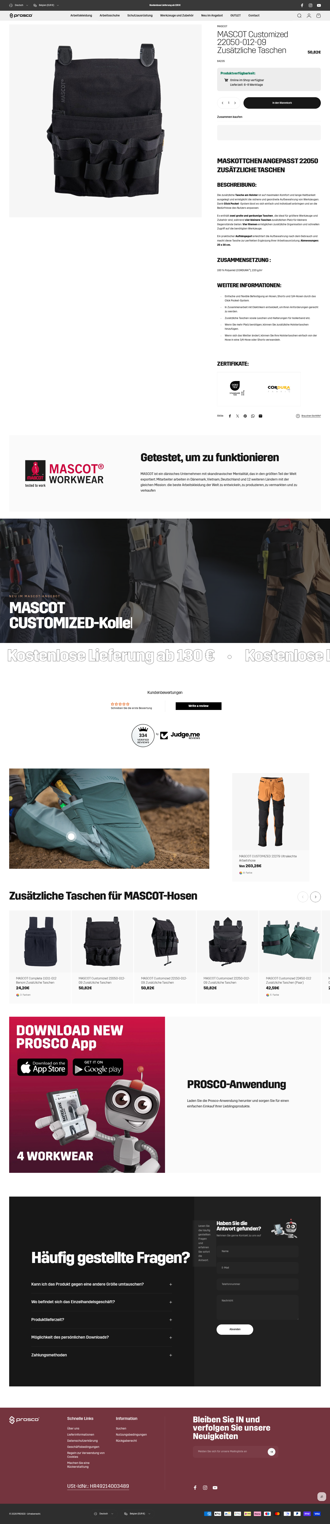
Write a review (198, 706)
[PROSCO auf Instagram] (310, 5)
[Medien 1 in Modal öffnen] (105, 120)
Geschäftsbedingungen (83, 1447)
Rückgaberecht (126, 1440)
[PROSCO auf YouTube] (319, 5)
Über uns (73, 1428)
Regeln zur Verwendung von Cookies (86, 1455)
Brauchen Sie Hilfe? (311, 416)
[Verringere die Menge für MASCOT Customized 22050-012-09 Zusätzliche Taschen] (221, 103)
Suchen (121, 1428)
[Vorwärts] (315, 897)
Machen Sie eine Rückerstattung (78, 1465)
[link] (98, 1486)
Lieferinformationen (80, 1434)
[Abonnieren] (271, 1452)
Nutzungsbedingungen (131, 1434)
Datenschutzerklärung (82, 1440)
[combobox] (19, 5)
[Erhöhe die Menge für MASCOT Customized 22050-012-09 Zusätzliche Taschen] (235, 103)
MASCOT (222, 26)
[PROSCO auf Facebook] (302, 5)
